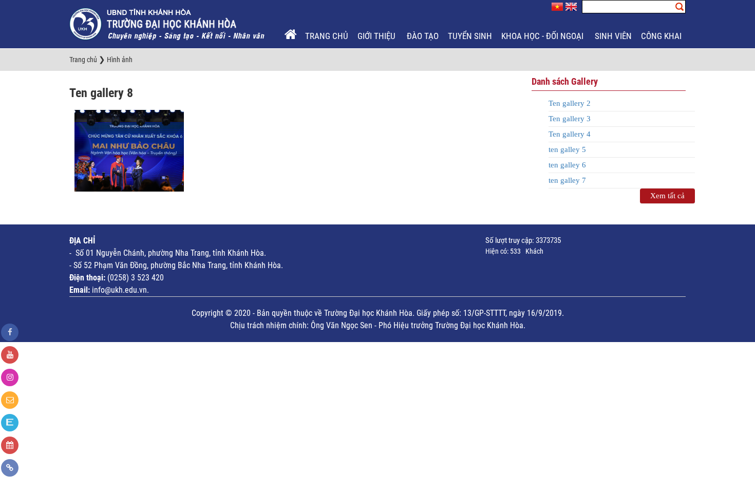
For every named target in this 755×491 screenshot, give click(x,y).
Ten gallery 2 (570, 103)
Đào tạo (423, 36)
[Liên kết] (9, 468)
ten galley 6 (567, 165)
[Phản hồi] (9, 400)
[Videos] (9, 355)
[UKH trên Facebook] (9, 332)
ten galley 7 (567, 180)
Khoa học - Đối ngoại (543, 36)
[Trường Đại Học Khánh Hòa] (168, 23)
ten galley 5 (567, 149)
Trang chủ (326, 36)
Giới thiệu (377, 36)
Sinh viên (613, 36)
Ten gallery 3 (570, 119)
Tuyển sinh (470, 36)
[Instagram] (9, 377)
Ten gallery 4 (570, 134)
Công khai (662, 36)
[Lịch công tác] (9, 445)
